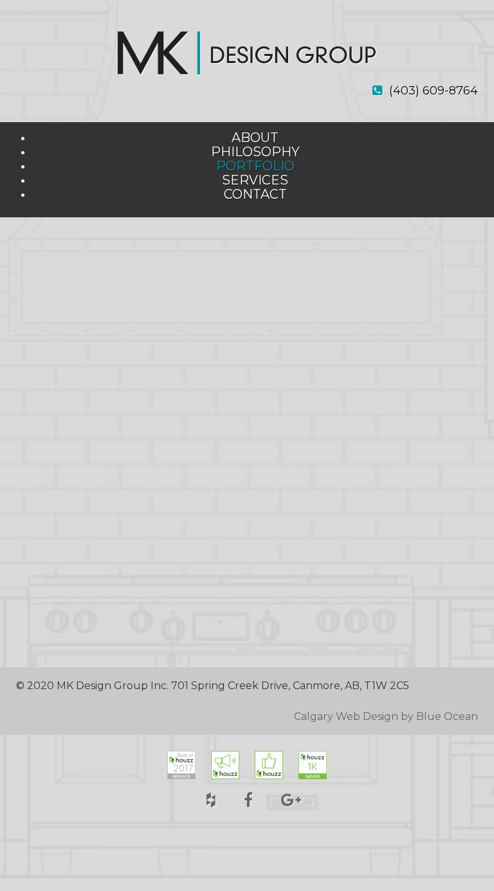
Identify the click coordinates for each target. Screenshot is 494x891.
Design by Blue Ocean (420, 716)
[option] (247, 456)
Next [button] (460, 458)
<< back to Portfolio (66, 248)
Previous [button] (34, 458)
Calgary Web (327, 716)
